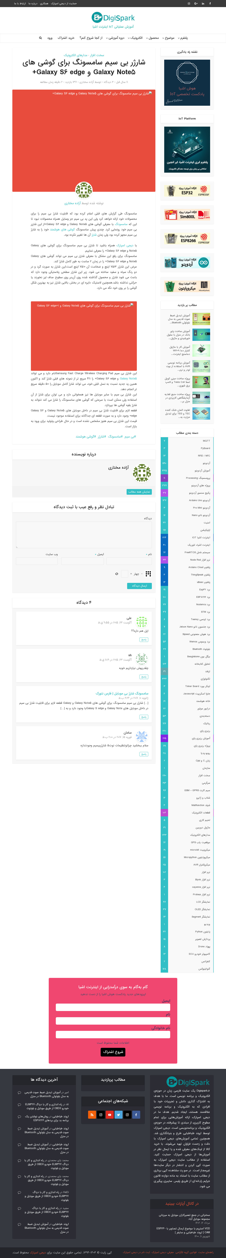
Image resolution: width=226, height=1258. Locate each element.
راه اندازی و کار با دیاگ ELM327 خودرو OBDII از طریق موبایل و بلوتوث (47, 1106)
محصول (154, 38)
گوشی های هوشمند (62, 229)
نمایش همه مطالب (139, 492)
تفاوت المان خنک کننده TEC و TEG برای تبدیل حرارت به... (177, 413)
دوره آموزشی (116, 38)
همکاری (44, 3)
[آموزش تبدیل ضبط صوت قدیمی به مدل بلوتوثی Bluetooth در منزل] (200, 319)
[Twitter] (119, 1115)
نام (149, 554)
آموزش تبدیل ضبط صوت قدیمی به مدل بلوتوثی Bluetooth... (179, 319)
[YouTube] (110, 1115)
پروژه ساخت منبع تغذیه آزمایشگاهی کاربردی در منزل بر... (177, 397)
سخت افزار (97, 55)
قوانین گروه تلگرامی (186, 1252)
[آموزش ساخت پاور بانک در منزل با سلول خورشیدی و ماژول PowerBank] (200, 335)
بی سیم (129, 436)
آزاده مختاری (86, 82)
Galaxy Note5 (127, 378)
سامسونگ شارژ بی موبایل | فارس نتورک (122, 694)
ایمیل (99, 554)
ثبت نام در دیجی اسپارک (136, 1252)
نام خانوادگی (160, 1028)
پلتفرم (184, 38)
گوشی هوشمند (85, 436)
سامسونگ (121, 224)
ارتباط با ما (20, 3)
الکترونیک (136, 38)
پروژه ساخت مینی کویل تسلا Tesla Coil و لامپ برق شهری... (177, 382)
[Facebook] (136, 1115)
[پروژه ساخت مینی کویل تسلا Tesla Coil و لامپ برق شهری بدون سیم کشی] (200, 382)
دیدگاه (148, 518)
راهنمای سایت (206, 1252)
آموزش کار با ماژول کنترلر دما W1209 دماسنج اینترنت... (180, 350)
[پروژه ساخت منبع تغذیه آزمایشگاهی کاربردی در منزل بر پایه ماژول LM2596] (200, 398)
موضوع (169, 38)
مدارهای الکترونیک (75, 55)
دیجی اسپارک (125, 245)
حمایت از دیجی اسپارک (64, 3)
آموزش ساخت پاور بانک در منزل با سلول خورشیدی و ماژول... (178, 334)
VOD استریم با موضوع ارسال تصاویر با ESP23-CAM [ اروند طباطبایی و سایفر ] (183, 1230)
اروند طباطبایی (60, 1116)
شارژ (94, 235)
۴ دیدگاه (109, 82)
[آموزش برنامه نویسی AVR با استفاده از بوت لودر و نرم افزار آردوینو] (200, 366)
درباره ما (32, 3)
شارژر (101, 436)
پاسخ (143, 639)
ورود (49, 38)
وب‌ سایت (52, 554)
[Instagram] (127, 1115)
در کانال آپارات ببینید (182, 1204)
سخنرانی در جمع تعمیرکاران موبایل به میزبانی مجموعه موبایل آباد (184, 1217)
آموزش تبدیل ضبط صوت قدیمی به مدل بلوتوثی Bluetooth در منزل (47, 1094)
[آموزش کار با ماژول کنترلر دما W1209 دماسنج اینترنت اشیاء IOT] (200, 350)
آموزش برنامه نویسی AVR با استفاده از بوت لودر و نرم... (178, 366)
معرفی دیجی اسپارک (163, 1252)
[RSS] (92, 1115)
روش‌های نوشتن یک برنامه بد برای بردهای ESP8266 (47, 1118)
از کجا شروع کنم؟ (91, 38)
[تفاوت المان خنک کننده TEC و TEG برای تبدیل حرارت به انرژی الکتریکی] (200, 413)
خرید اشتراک (66, 38)
